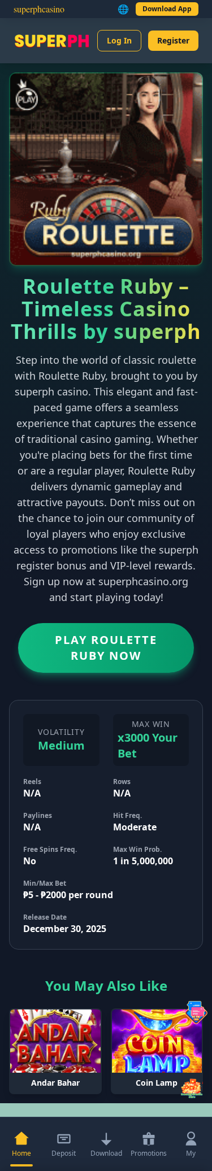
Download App (167, 9)
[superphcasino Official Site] (52, 40)
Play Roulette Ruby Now (106, 647)
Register (173, 40)
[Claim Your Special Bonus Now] (191, 1087)
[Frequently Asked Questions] (196, 1012)
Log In (119, 40)
